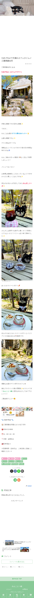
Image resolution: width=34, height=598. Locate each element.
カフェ (5, 458)
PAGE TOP (18, 579)
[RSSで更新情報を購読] (18, 480)
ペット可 (12, 461)
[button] (22, 471)
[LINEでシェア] (18, 471)
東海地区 (15, 464)
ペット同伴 (20, 461)
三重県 (12, 458)
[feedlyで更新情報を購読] (15, 480)
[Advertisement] (17, 37)
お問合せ (25, 589)
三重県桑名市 (6, 464)
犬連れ (22, 464)
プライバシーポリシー (17, 592)
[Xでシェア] (11, 471)
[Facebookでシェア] (15, 471)
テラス (5, 461)
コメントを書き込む (17, 562)
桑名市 (18, 458)
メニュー (9, 589)
